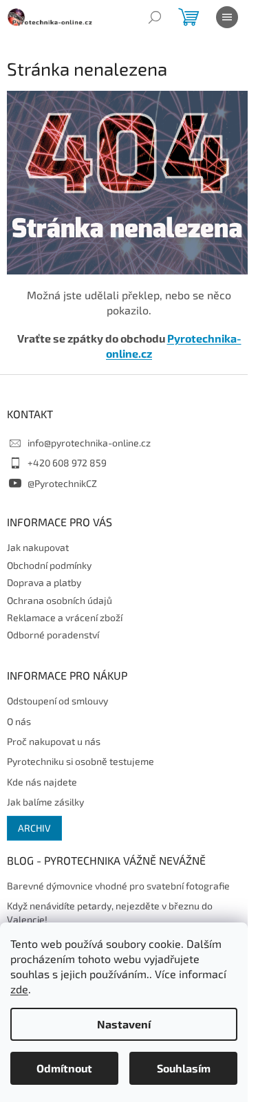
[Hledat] (155, 17)
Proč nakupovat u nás (53, 741)
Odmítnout (64, 1067)
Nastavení (124, 1023)
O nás (19, 721)
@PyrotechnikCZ (62, 483)
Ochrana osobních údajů (59, 600)
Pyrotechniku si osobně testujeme (80, 761)
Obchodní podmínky (49, 565)
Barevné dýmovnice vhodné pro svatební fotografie (118, 886)
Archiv (34, 828)
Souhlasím (184, 1067)
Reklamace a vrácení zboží (64, 617)
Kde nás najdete (42, 782)
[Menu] (227, 17)
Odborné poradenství (53, 634)
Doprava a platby (44, 582)
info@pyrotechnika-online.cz (89, 443)
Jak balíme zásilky (45, 802)
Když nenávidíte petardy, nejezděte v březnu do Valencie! (110, 912)
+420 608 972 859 (67, 462)
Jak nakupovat (38, 547)
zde (19, 988)
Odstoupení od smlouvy (57, 700)
